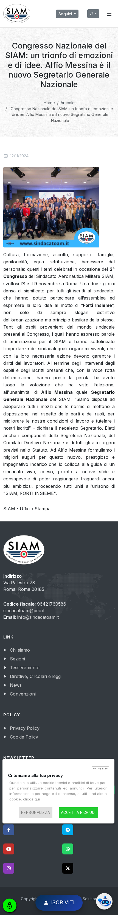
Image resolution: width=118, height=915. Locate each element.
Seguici (65, 14)
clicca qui (31, 799)
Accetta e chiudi (78, 812)
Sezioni (17, 659)
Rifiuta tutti (100, 769)
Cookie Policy (24, 737)
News (16, 685)
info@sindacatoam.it (38, 617)
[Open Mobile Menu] (109, 14)
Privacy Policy (25, 728)
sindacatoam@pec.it (23, 610)
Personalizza (35, 812)
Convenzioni (23, 694)
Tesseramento (25, 667)
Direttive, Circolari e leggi (35, 676)
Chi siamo (20, 650)
